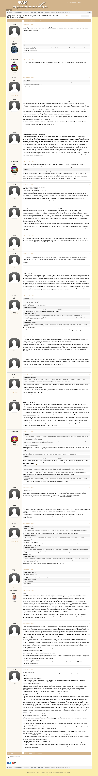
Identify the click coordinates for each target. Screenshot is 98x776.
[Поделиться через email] (15, 763)
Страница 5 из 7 (40, 20)
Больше (88, 12)
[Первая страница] (9, 21)
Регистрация (87, 2)
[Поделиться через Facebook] (8, 763)
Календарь (15, 10)
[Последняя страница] (34, 21)
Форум (9, 10)
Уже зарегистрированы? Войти (74, 2)
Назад (12, 20)
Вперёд (30, 20)
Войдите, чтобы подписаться (73, 15)
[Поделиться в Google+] (13, 763)
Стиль (51, 771)
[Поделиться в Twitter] (10, 763)
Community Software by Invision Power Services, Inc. (49, 773)
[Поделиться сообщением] (89, 24)
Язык (46, 771)
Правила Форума (24, 10)
